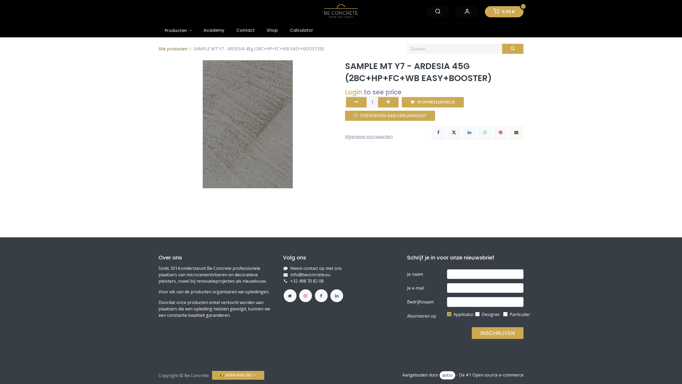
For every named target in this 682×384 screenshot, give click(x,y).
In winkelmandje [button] (435, 102)
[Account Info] (467, 11)
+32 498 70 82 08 (307, 281)
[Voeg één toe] (388, 102)
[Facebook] (438, 132)
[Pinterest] (500, 132)
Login (353, 92)
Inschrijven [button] (497, 333)
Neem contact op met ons (316, 268)
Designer (491, 314)
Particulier (520, 314)
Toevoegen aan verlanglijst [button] (393, 116)
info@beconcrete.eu (310, 275)
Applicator (463, 314)
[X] (454, 132)
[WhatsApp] (485, 132)
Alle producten (173, 49)
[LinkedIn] (469, 132)
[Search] (437, 11)
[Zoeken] (512, 49)
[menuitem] (178, 30)
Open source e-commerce (497, 375)
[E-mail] (516, 132)
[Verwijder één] (356, 102)
